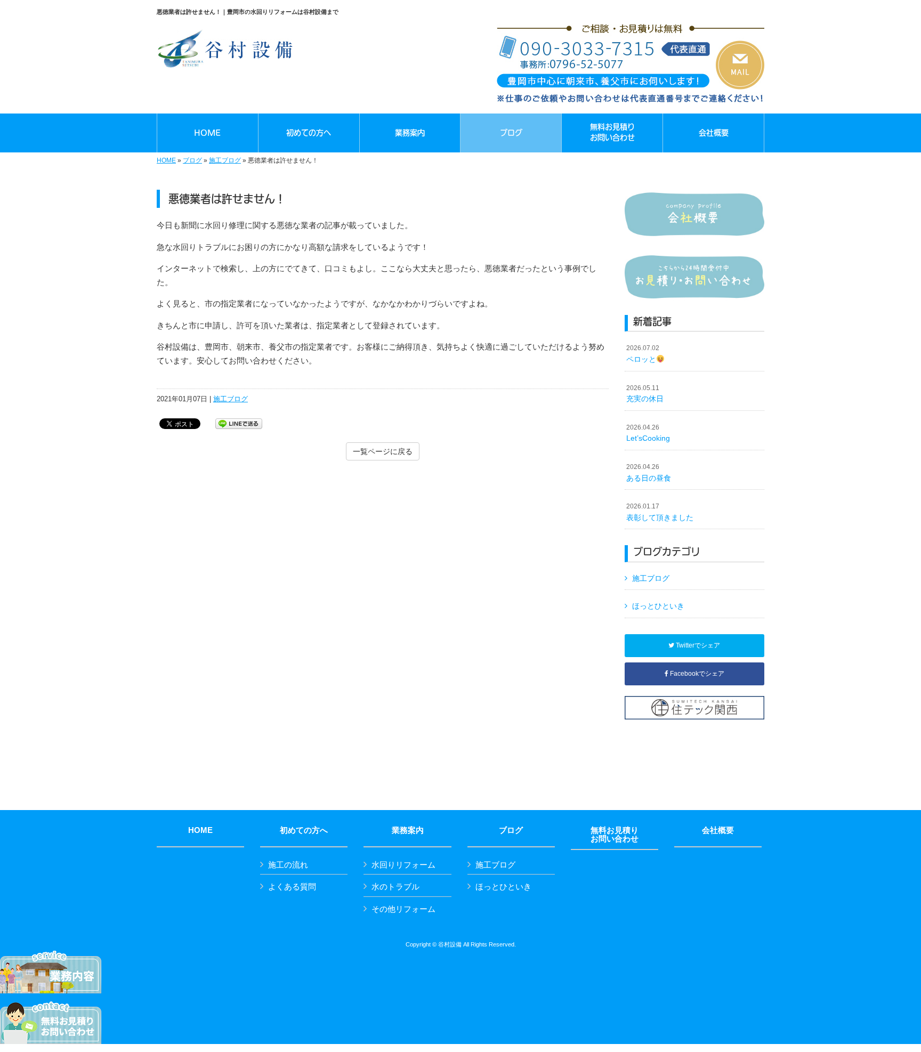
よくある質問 (292, 886)
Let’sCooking (648, 433)
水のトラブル (395, 886)
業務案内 (408, 830)
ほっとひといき (658, 606)
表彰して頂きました (659, 512)
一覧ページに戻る (383, 451)
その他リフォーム (403, 908)
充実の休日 (645, 393)
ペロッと (642, 353)
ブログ (192, 160)
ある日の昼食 (648, 472)
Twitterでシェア (697, 645)
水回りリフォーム (403, 864)
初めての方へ (304, 830)
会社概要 (718, 830)
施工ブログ (225, 160)
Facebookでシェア (696, 673)
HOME (166, 160)
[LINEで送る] (238, 422)
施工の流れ (288, 864)
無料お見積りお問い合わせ (615, 835)
